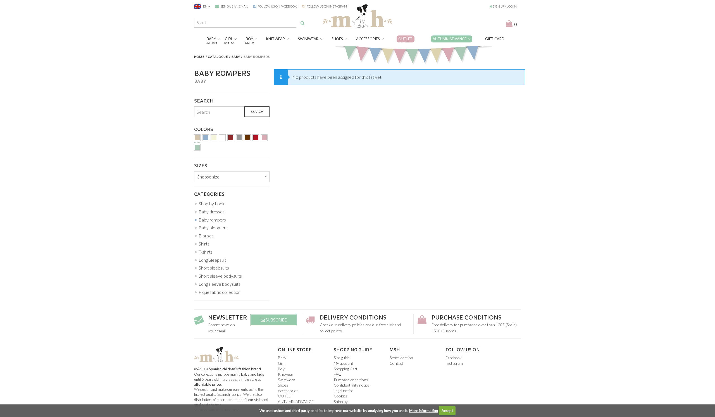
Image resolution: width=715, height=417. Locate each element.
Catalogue (218, 57)
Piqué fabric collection (219, 292)
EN (205, 6)
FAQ (338, 374)
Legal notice (343, 390)
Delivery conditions (353, 317)
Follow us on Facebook (277, 6)
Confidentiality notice (352, 385)
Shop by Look (212, 203)
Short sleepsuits (214, 267)
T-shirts (206, 251)
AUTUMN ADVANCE (450, 39)
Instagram (454, 363)
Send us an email (234, 6)
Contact (396, 363)
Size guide (342, 357)
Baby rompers (212, 219)
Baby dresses (212, 211)
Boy (250, 40)
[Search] (303, 23)
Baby (212, 40)
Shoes (338, 39)
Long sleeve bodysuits (219, 284)
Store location (401, 357)
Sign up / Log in (504, 6)
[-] (197, 139)
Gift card (494, 39)
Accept (447, 410)
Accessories (369, 39)
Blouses (206, 235)
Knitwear (276, 39)
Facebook (453, 357)
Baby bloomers (213, 227)
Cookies (341, 396)
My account (343, 363)
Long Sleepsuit (212, 260)
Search (257, 111)
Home (199, 57)
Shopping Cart (346, 368)
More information (423, 410)
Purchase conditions (466, 317)
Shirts (204, 243)
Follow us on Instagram (326, 6)
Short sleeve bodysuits (220, 275)
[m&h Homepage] (357, 15)
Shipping (340, 401)
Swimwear (309, 39)
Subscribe (276, 320)
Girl (229, 40)
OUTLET (405, 40)
